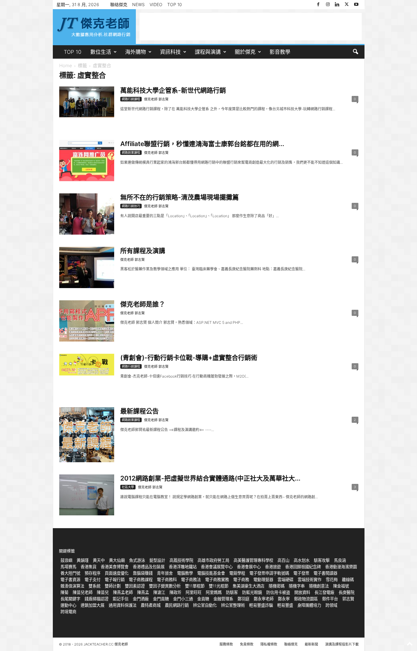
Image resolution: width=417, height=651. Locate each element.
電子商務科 (167, 579)
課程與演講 (208, 52)
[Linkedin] (337, 4)
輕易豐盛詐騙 (261, 605)
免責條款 (246, 644)
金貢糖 (203, 598)
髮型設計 (157, 560)
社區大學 (128, 487)
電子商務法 (191, 579)
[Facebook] (318, 4)
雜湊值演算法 (72, 585)
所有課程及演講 (142, 250)
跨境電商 (68, 611)
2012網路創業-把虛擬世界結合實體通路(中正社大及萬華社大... (210, 478)
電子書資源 (70, 579)
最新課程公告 (139, 411)
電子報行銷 (115, 579)
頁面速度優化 (117, 573)
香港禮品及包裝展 (149, 566)
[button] (355, 52)
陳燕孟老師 (123, 592)
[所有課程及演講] (86, 267)
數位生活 (100, 52)
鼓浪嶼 (66, 560)
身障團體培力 (309, 605)
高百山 (283, 560)
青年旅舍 (165, 573)
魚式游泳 (137, 560)
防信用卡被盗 (278, 592)
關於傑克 (245, 52)
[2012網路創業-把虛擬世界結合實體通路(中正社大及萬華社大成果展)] (86, 494)
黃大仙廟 (117, 560)
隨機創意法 (319, 585)
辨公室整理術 (233, 605)
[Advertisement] (251, 26)
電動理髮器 (263, 579)
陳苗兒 (103, 592)
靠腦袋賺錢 (143, 573)
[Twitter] (346, 4)
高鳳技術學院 (181, 560)
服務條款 (226, 644)
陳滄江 (159, 592)
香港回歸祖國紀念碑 (303, 566)
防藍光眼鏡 (252, 592)
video (156, 4)
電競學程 (237, 573)
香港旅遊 (273, 566)
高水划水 (302, 560)
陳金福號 (341, 585)
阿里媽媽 (214, 592)
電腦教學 (185, 573)
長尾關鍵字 (70, 598)
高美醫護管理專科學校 (253, 560)
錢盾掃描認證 (96, 598)
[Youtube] (356, 4)
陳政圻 (175, 592)
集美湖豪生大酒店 (248, 585)
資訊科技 (170, 52)
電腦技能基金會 (211, 573)
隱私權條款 (268, 644)
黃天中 (99, 560)
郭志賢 (348, 598)
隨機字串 (297, 585)
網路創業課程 (131, 152)
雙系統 (94, 585)
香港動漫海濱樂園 (341, 566)
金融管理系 (223, 598)
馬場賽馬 (68, 566)
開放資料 (302, 592)
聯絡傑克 (118, 4)
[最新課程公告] (86, 434)
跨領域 (331, 605)
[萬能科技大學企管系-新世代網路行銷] (86, 101)
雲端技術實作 (309, 579)
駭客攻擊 (322, 560)
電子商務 (241, 579)
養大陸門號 (70, 573)
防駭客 (232, 592)
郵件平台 (330, 598)
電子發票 (301, 573)
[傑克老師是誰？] (86, 321)
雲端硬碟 (285, 579)
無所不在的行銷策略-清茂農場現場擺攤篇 (179, 197)
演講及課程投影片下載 (342, 644)
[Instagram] (328, 4)
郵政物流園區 (306, 598)
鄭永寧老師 (264, 598)
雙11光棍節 (218, 585)
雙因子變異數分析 (165, 585)
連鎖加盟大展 (92, 605)
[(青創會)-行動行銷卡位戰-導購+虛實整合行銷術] (86, 364)
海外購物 (135, 52)
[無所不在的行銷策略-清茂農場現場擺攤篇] (86, 214)
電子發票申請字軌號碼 (269, 573)
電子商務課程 (141, 579)
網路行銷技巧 (131, 206)
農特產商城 (151, 605)
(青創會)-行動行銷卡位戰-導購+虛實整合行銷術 (188, 357)
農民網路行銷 (177, 605)
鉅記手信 (121, 598)
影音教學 (280, 52)
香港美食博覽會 (115, 566)
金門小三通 (183, 598)
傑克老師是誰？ (142, 304)
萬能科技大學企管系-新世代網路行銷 (173, 90)
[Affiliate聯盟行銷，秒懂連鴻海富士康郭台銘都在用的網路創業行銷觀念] (86, 160)
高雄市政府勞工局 (213, 560)
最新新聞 (311, 644)
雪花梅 (332, 579)
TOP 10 (174, 4)
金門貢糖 (161, 598)
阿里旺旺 (193, 592)
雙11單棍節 (195, 585)
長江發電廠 (324, 592)
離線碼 (348, 579)
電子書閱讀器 (325, 573)
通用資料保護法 (122, 605)
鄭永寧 (284, 598)
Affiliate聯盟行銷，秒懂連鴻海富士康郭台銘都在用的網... (202, 144)
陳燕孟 (143, 592)
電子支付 (92, 579)
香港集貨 (88, 566)
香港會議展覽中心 (217, 566)
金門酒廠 (141, 598)
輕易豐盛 (285, 605)
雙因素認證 (135, 585)
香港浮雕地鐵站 (183, 566)
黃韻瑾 (83, 560)
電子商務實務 (217, 579)
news (138, 4)
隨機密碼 (277, 585)
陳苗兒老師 (82, 592)
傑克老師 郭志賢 (156, 99)
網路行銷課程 (131, 99)
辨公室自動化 (205, 605)
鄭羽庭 (243, 598)
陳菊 (64, 592)
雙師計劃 (113, 585)
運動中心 (68, 605)
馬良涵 (340, 560)
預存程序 (92, 573)
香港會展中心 (249, 566)
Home (65, 65)
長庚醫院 (346, 592)
